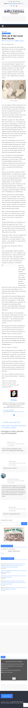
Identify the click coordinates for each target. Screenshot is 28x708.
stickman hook (4, 570)
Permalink (11, 445)
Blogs (9, 33)
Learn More (7, 696)
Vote (14, 678)
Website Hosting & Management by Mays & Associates (13, 702)
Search (24, 523)
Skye (2, 575)
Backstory (4, 33)
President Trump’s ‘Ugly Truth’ (10, 422)
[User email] (14, 415)
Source (2, 553)
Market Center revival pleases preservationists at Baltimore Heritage (13, 426)
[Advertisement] (14, 19)
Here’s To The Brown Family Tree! (15, 3)
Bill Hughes (20, 41)
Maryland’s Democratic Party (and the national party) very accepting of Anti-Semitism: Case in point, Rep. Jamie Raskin (13, 582)
